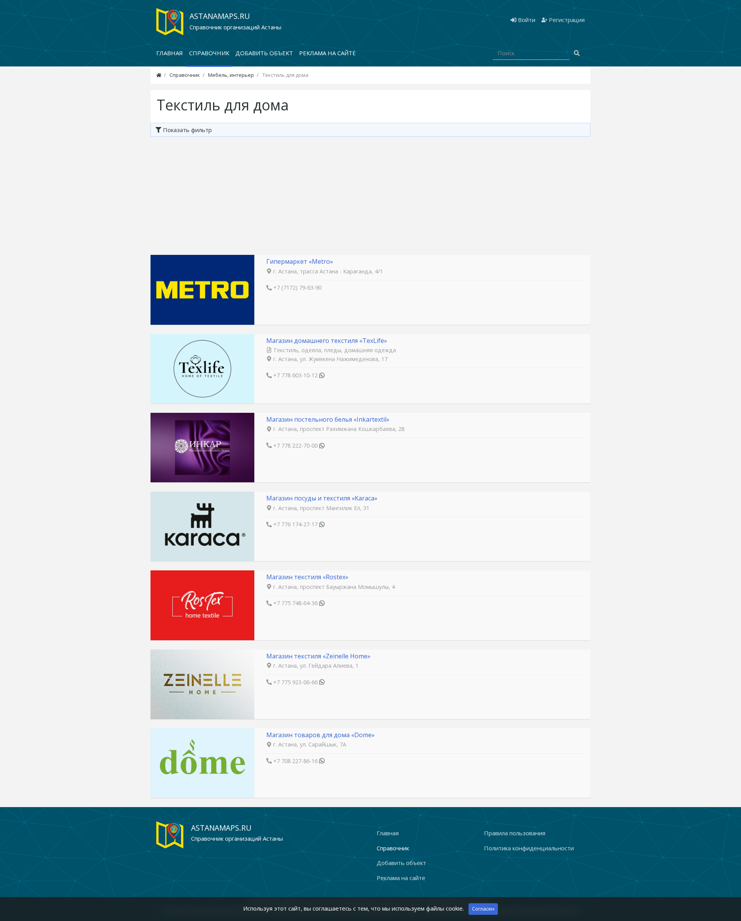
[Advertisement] (370, 195)
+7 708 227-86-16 (295, 761)
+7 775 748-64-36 (295, 603)
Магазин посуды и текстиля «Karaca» (321, 498)
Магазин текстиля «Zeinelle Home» (318, 656)
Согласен (483, 908)
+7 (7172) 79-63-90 (297, 287)
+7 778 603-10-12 (295, 375)
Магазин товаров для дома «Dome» (320, 735)
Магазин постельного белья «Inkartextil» (327, 419)
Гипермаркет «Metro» (299, 261)
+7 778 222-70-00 (295, 445)
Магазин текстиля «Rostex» (307, 577)
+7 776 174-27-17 (295, 524)
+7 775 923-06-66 (295, 682)
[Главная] (158, 74)
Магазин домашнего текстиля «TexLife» (326, 340)
